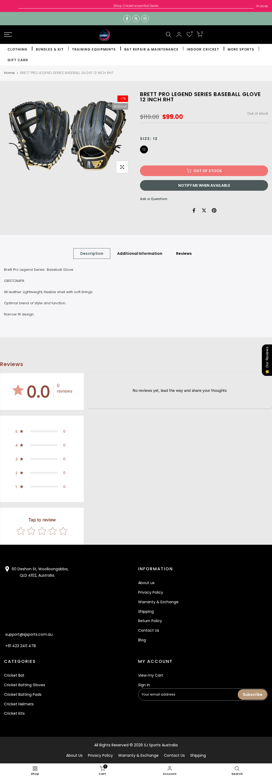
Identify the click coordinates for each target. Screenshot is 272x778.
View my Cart (150, 675)
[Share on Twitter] (204, 210)
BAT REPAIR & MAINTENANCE (151, 49)
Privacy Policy (150, 592)
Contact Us (148, 630)
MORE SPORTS (241, 49)
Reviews (184, 253)
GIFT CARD (17, 60)
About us (146, 582)
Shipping (146, 611)
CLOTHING (17, 49)
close (11, 6)
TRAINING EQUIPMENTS (94, 49)
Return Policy (150, 620)
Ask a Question (153, 198)
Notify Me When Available (204, 185)
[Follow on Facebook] (127, 18)
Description (91, 253)
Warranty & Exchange (158, 602)
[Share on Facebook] (194, 210)
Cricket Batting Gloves (24, 685)
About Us (74, 755)
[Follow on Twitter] (136, 18)
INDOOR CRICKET (203, 49)
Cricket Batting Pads (22, 694)
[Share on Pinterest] (214, 210)
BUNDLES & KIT (50, 49)
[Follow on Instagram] (145, 18)
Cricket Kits (14, 713)
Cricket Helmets (19, 704)
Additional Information (139, 253)
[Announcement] (136, 6)
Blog (142, 640)
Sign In (144, 685)
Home (9, 72)
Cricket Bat (14, 675)
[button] (42, 431)
